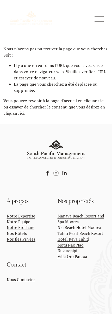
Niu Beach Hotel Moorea (79, 227)
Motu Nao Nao (71, 245)
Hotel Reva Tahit (73, 239)
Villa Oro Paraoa (72, 256)
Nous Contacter (21, 279)
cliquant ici (94, 101)
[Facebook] (47, 173)
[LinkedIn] (64, 173)
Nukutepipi (67, 250)
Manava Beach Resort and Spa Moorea (81, 218)
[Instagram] (56, 173)
